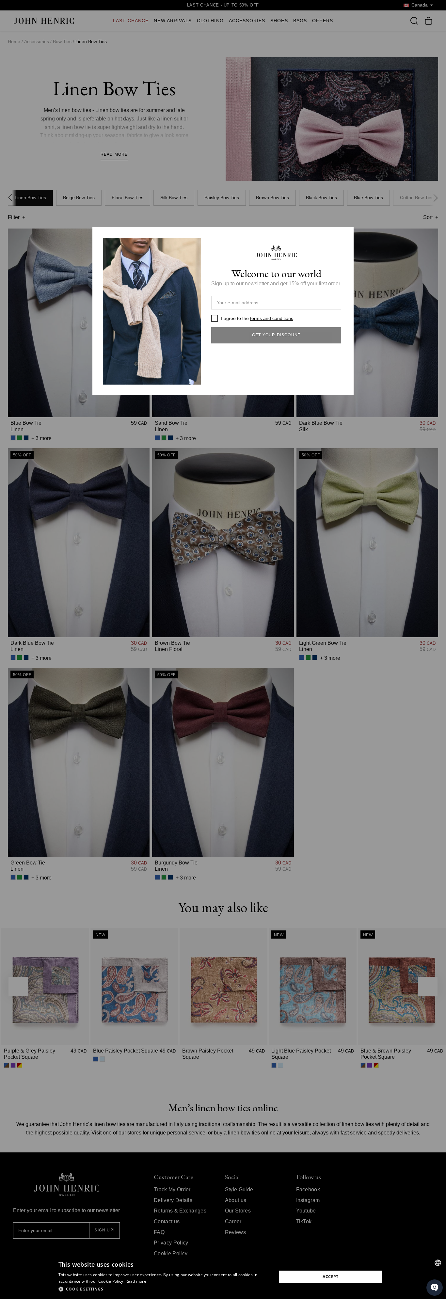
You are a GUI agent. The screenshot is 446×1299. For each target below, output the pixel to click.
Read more (135, 1281)
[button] (164, 1289)
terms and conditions (271, 318)
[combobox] (438, 1262)
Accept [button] (330, 1276)
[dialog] (223, 1277)
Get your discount (276, 335)
